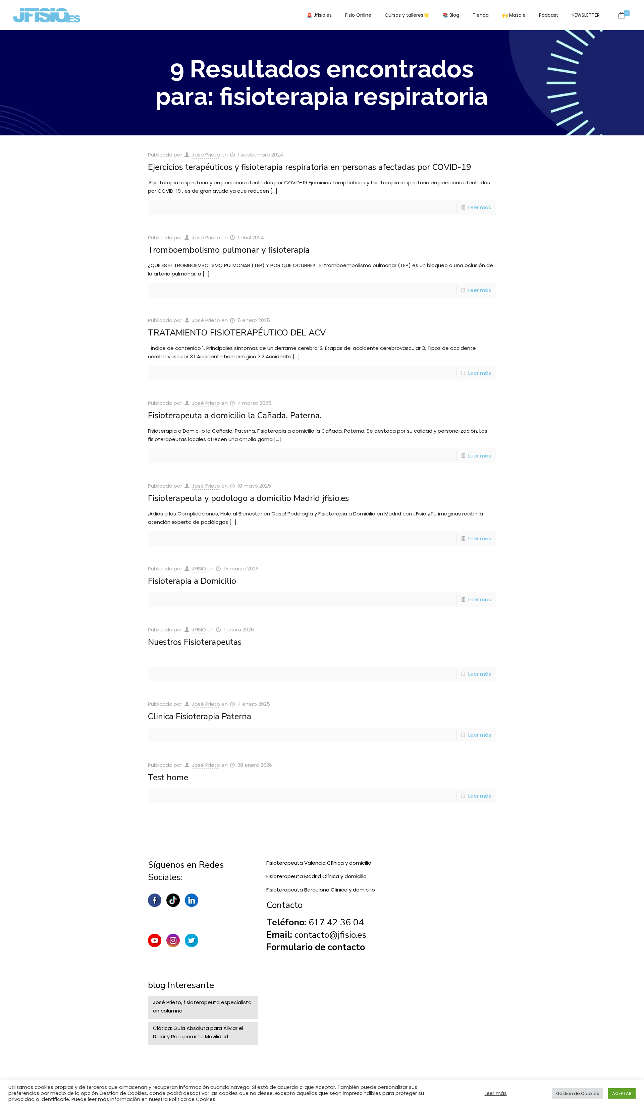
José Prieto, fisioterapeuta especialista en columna (202, 1006)
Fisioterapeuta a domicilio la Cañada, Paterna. (235, 415)
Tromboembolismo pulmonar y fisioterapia (229, 250)
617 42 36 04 (336, 922)
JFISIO (199, 568)
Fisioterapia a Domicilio (192, 581)
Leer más (479, 207)
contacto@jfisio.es (330, 935)
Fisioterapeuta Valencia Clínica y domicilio (318, 862)
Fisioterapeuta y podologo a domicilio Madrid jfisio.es (248, 498)
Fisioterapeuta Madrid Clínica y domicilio (316, 876)
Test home (168, 777)
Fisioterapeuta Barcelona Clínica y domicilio (320, 889)
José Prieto (206, 154)
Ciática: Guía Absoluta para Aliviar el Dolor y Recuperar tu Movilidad (198, 1032)
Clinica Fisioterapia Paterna (199, 716)
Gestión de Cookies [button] (577, 1093)
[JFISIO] (46, 15)
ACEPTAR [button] (622, 1093)
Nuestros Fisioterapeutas (194, 642)
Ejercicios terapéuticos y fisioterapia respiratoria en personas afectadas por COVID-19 (309, 167)
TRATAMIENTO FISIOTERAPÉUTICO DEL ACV (237, 333)
